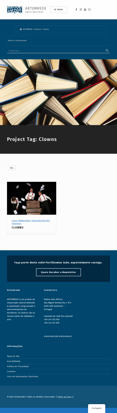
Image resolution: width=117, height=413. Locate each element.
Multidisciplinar (24, 221)
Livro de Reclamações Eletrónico (22, 376)
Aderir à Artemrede (17, 40)
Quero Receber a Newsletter (58, 272)
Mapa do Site (13, 356)
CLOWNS (18, 227)
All (11, 168)
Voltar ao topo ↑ (65, 396)
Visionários (16, 224)
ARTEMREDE (35, 8)
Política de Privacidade (18, 366)
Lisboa (14, 221)
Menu (60, 10)
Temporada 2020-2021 (41, 221)
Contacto (11, 371)
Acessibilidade (14, 361)
